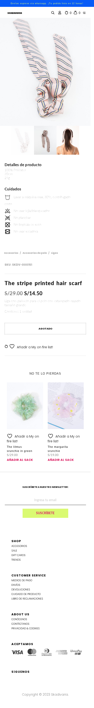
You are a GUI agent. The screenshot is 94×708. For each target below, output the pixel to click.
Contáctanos (20, 624)
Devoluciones (20, 589)
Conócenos (19, 619)
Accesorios (11, 253)
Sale (14, 550)
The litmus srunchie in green (19, 449)
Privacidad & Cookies (25, 628)
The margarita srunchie (58, 449)
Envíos (15, 585)
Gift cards (18, 555)
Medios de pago (21, 580)
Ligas (54, 253)
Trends (16, 560)
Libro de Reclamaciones (27, 598)
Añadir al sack (20, 460)
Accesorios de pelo (35, 253)
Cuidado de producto (26, 594)
